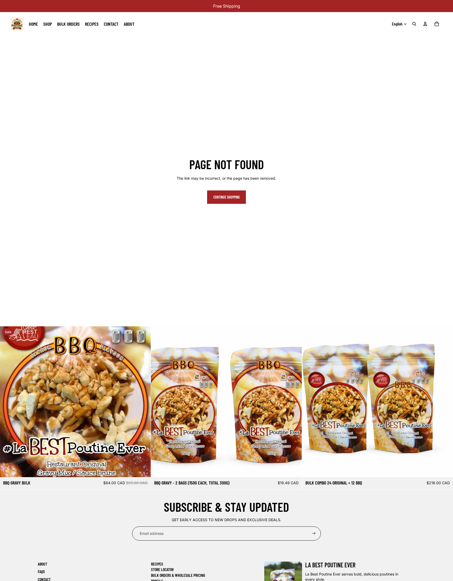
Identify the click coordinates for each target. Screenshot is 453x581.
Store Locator (162, 569)
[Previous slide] (159, 401)
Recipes (157, 563)
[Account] (425, 24)
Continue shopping (226, 197)
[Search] (414, 24)
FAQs (41, 571)
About (42, 563)
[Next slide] (294, 401)
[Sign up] (314, 533)
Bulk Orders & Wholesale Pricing (178, 575)
